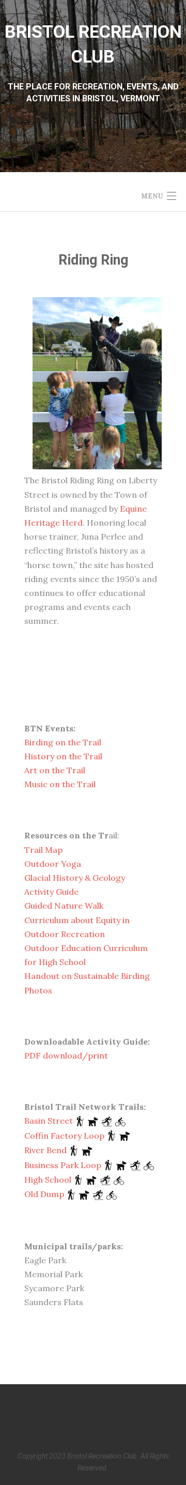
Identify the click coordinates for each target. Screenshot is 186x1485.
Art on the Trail (54, 770)
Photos (38, 990)
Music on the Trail (60, 784)
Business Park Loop (62, 1165)
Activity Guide (51, 891)
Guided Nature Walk (63, 905)
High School (47, 1179)
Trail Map (43, 850)
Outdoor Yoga (52, 864)
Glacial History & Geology (74, 877)
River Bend (45, 1150)
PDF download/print (66, 1055)
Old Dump (44, 1194)
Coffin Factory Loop (64, 1135)
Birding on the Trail (62, 742)
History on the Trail (63, 756)
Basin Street (48, 1120)
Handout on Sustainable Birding (87, 976)
